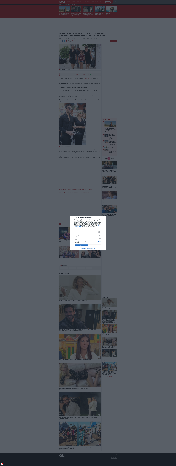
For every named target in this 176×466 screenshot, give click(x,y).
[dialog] (88, 233)
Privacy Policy (93, 248)
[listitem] (88, 229)
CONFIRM (81, 245)
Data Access (88, 248)
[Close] (104, 217)
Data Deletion (83, 248)
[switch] (99, 232)
